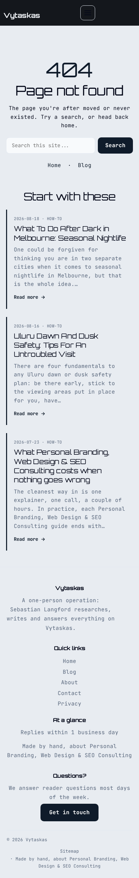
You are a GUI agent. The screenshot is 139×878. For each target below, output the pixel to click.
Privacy (69, 703)
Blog (84, 165)
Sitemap (69, 851)
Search (115, 145)
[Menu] (87, 12)
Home (54, 165)
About (69, 682)
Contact (69, 693)
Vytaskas (21, 15)
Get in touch (69, 812)
